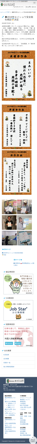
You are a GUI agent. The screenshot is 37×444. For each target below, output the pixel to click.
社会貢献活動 (24, 424)
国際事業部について (10, 420)
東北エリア (11, 405)
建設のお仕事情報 (10, 401)
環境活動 (23, 422)
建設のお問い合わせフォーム (10, 410)
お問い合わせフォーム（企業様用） (10, 414)
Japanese (9, 343)
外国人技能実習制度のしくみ (10, 424)
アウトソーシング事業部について (25, 398)
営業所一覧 (6, 362)
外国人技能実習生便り (10, 432)
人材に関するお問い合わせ (25, 408)
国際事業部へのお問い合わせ (10, 428)
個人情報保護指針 (9, 366)
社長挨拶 (6, 354)
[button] (18, 6)
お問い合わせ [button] (31, 7)
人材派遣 (23, 403)
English (18, 343)
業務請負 (23, 401)
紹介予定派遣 (24, 405)
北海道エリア (12, 403)
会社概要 (6, 358)
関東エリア (11, 407)
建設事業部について (10, 398)
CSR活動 (23, 420)
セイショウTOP (4, 12)
